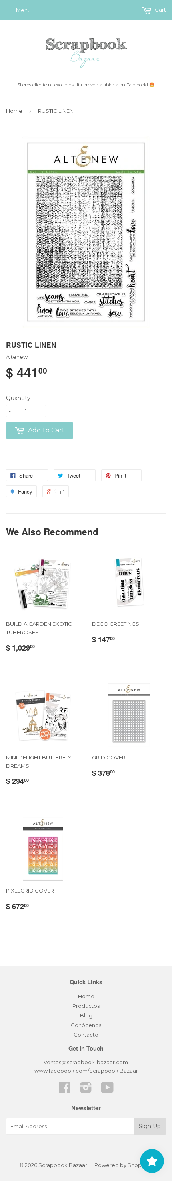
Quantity (18, 398)
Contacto (86, 1034)
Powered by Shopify (120, 1165)
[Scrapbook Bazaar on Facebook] (65, 1090)
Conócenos (86, 1025)
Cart (160, 9)
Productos (86, 1006)
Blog (86, 1015)
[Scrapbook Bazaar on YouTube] (107, 1090)
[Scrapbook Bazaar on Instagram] (86, 1090)
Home (14, 111)
